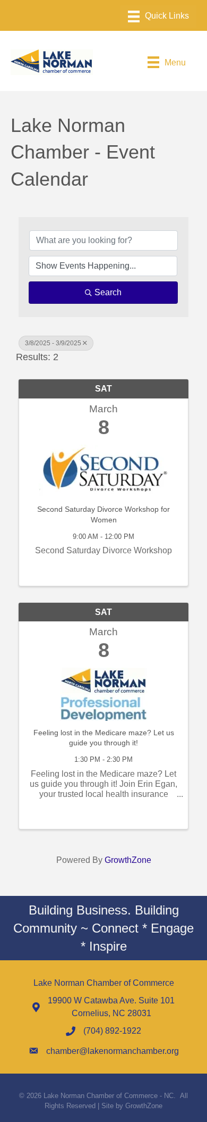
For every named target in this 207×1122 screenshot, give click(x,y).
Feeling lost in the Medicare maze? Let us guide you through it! (103, 737)
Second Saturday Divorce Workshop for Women (103, 514)
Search (108, 292)
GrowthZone (128, 860)
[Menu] (158, 16)
